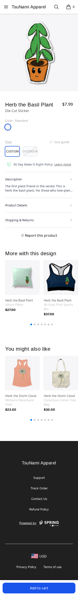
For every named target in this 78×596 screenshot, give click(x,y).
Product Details (16, 205)
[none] (59, 142)
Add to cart (39, 588)
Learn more (62, 164)
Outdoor (30, 151)
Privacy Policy (26, 567)
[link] (22, 278)
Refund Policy (39, 509)
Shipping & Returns (19, 220)
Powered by (27, 523)
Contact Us (39, 499)
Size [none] (8, 142)
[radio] (12, 151)
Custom (12, 151)
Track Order (39, 488)
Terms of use (52, 567)
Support (39, 477)
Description (13, 179)
